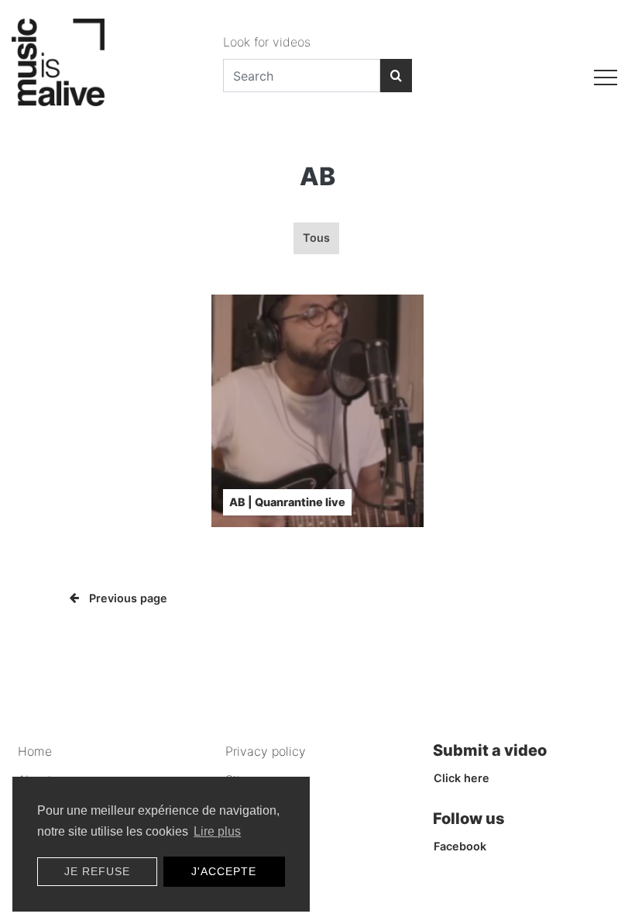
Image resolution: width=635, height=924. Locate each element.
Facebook (460, 846)
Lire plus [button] (217, 831)
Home (35, 751)
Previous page (128, 598)
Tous (316, 237)
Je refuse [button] (97, 871)
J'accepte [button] (223, 871)
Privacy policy (265, 751)
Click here (461, 777)
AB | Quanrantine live (287, 502)
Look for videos (267, 42)
